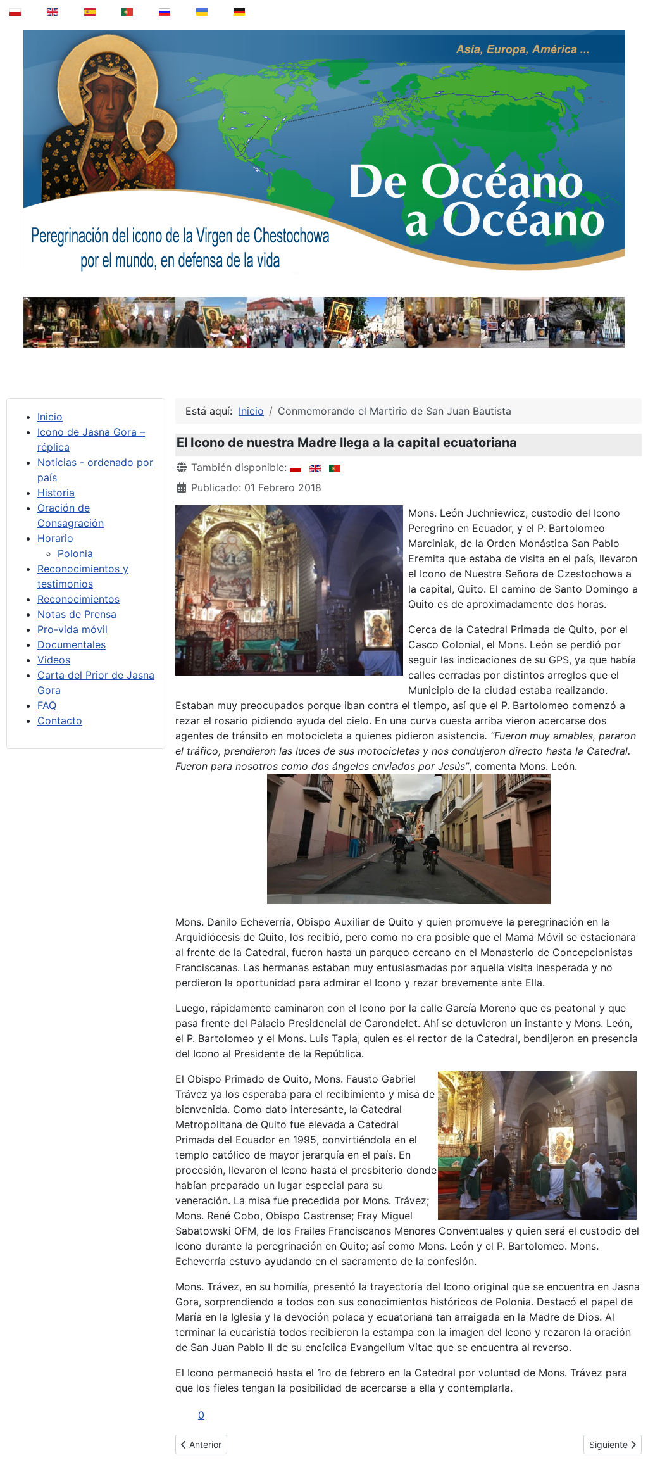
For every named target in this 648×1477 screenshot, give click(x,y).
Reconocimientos (78, 599)
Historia (56, 492)
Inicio (50, 416)
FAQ (46, 705)
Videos (53, 659)
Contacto (59, 720)
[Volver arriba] (630, 1435)
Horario (55, 538)
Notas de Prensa (76, 614)
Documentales (71, 644)
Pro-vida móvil (72, 629)
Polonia (75, 553)
